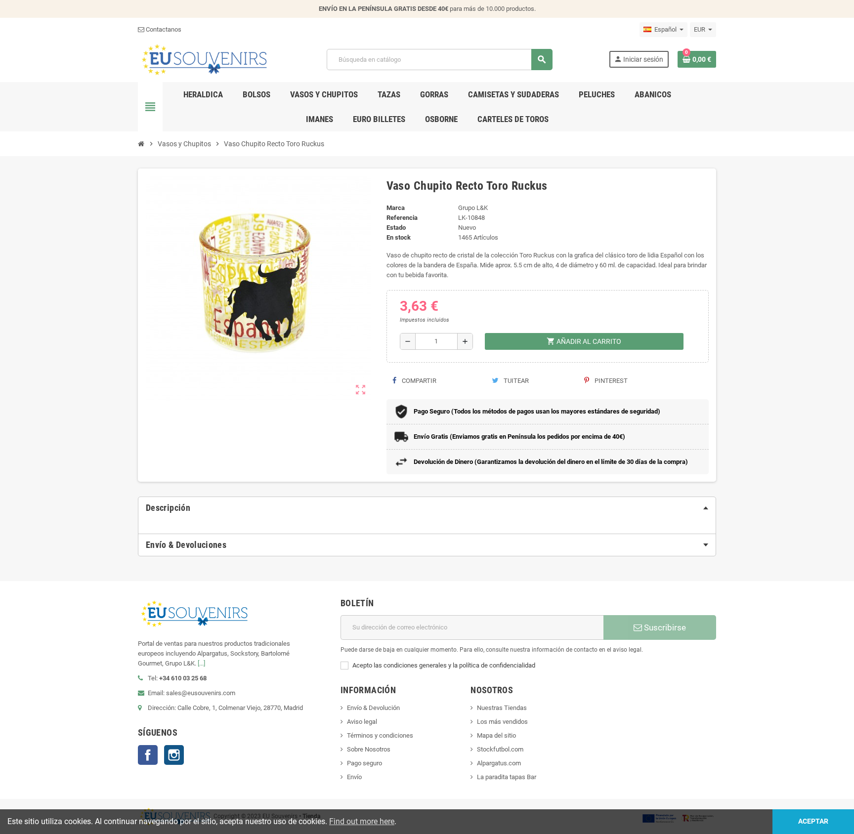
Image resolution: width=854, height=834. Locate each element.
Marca (395, 207)
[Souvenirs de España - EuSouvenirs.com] (204, 59)
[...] (201, 663)
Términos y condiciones (380, 735)
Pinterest (610, 380)
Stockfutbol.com (500, 749)
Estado (396, 227)
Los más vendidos (502, 721)
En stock (398, 237)
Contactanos (162, 29)
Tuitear (515, 380)
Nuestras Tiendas (502, 707)
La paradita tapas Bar (506, 777)
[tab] (427, 508)
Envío (354, 777)
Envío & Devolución (373, 707)
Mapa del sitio (496, 735)
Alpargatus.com (499, 763)
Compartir (418, 380)
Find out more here (361, 821)
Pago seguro (364, 763)
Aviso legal (362, 721)
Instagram (174, 755)
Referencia (402, 217)
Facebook (148, 755)
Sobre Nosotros (368, 749)
